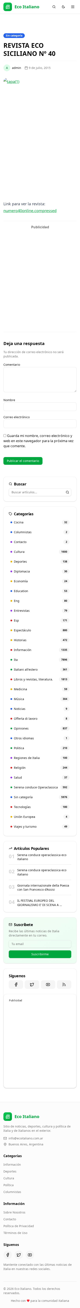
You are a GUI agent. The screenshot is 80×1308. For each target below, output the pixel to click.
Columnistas (12, 1192)
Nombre (9, 400)
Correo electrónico (16, 417)
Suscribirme (40, 954)
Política (8, 1185)
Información (12, 1164)
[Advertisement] (40, 271)
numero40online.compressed (30, 210)
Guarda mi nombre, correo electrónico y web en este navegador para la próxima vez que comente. (38, 440)
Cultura (8, 1178)
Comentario (11, 365)
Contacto (9, 1219)
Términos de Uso (15, 1233)
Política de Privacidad (18, 1226)
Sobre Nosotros (14, 1212)
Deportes (9, 1171)
